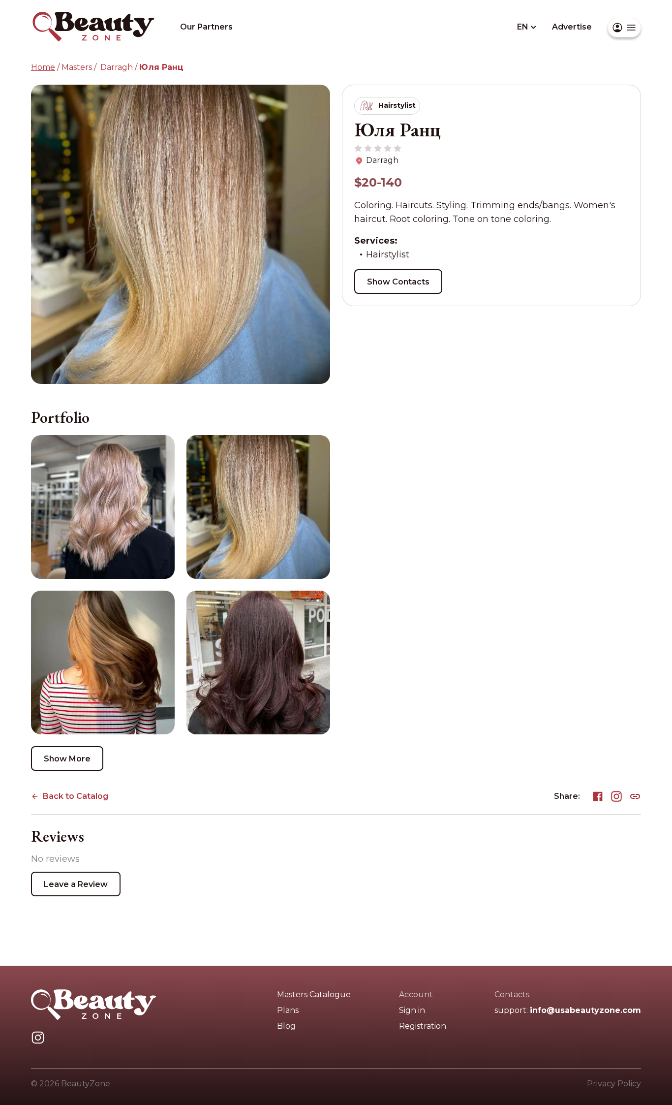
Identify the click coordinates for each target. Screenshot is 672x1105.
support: (567, 1010)
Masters (76, 67)
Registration (422, 1026)
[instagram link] (38, 1036)
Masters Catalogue (314, 994)
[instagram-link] (616, 794)
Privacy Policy (614, 1083)
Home (43, 67)
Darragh (115, 67)
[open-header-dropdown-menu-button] (624, 27)
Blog (286, 1026)
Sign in (412, 1010)
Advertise (572, 27)
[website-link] (635, 794)
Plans (288, 1010)
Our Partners (206, 27)
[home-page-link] (93, 17)
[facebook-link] (598, 794)
